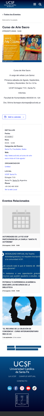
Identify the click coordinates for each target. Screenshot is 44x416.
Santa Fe (8, 149)
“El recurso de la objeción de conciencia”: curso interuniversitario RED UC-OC (20, 331)
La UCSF (12, 376)
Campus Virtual (27, 376)
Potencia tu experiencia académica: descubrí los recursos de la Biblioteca (19, 284)
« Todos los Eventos (11, 14)
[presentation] (21, 219)
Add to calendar (14, 117)
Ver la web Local (11, 189)
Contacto (22, 381)
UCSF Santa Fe (11, 174)
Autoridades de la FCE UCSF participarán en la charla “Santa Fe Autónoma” (19, 239)
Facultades (17, 149)
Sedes (24, 149)
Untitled (7, 166)
